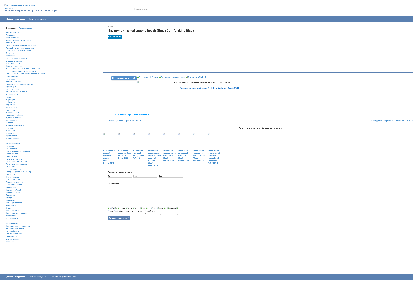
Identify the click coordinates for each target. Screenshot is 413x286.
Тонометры (10, 195)
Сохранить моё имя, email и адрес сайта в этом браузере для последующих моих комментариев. (145, 214)
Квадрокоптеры (12, 89)
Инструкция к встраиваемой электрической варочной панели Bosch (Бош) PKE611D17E (154, 158)
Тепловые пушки (13, 192)
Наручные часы (12, 141)
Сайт (160, 176)
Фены (8, 208)
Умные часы (11, 205)
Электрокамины (12, 239)
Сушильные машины (14, 185)
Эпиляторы (10, 242)
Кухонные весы (12, 112)
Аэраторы (10, 53)
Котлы (8, 97)
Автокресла (10, 35)
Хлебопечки (11, 216)
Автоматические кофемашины (18, 40)
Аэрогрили (10, 56)
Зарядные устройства (14, 82)
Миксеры (10, 128)
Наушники (10, 146)
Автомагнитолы (12, 38)
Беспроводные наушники (16, 58)
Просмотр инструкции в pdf (124, 78)
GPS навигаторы (12, 33)
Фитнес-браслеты (13, 211)
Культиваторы (12, 107)
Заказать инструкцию (37, 19)
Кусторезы (10, 110)
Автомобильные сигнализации (18, 51)
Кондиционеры (12, 94)
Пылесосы (10, 167)
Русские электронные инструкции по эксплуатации (30, 10)
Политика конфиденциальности (63, 277)
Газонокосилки (12, 79)
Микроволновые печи (15, 125)
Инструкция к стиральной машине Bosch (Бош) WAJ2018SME (184, 155)
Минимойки (10, 133)
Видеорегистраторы (14, 61)
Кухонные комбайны (14, 115)
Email (135, 176)
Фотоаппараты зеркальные (17, 213)
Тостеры (9, 198)
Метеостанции (11, 123)
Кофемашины (11, 102)
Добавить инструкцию (15, 19)
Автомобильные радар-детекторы (20, 48)
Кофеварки (10, 100)
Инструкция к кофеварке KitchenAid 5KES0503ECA (392, 121)
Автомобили (11, 43)
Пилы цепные (11, 156)
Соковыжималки (13, 180)
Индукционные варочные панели (19, 84)
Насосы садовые (13, 143)
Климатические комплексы (17, 92)
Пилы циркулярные (14, 159)
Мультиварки (11, 136)
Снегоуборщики (12, 177)
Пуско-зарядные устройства (17, 164)
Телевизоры (11, 187)
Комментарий (113, 184)
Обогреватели (11, 149)
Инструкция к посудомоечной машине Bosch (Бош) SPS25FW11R (199, 155)
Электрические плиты (15, 229)
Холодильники (12, 218)
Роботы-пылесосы (13, 169)
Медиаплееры (12, 120)
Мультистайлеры (13, 138)
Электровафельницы (14, 234)
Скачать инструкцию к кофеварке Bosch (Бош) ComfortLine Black (209, 88)
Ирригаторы (11, 87)
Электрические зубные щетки (18, 226)
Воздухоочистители (14, 66)
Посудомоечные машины (16, 162)
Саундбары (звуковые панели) (18, 172)
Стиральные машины (14, 182)
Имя (110, 176)
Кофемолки (10, 105)
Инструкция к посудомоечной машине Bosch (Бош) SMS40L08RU (170, 155)
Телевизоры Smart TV (14, 190)
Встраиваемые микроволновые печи (21, 71)
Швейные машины (13, 221)
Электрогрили (11, 236)
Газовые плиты (12, 76)
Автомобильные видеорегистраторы (21, 45)
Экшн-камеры (12, 223)
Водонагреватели (13, 63)
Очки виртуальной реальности (18, 151)
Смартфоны (10, 174)
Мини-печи (10, 131)
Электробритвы (12, 231)
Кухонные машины (14, 118)
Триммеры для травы (14, 203)
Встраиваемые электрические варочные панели (25, 74)
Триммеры (10, 200)
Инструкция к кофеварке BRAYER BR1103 (125, 121)
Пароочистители (12, 154)
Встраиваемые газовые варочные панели (23, 69)
